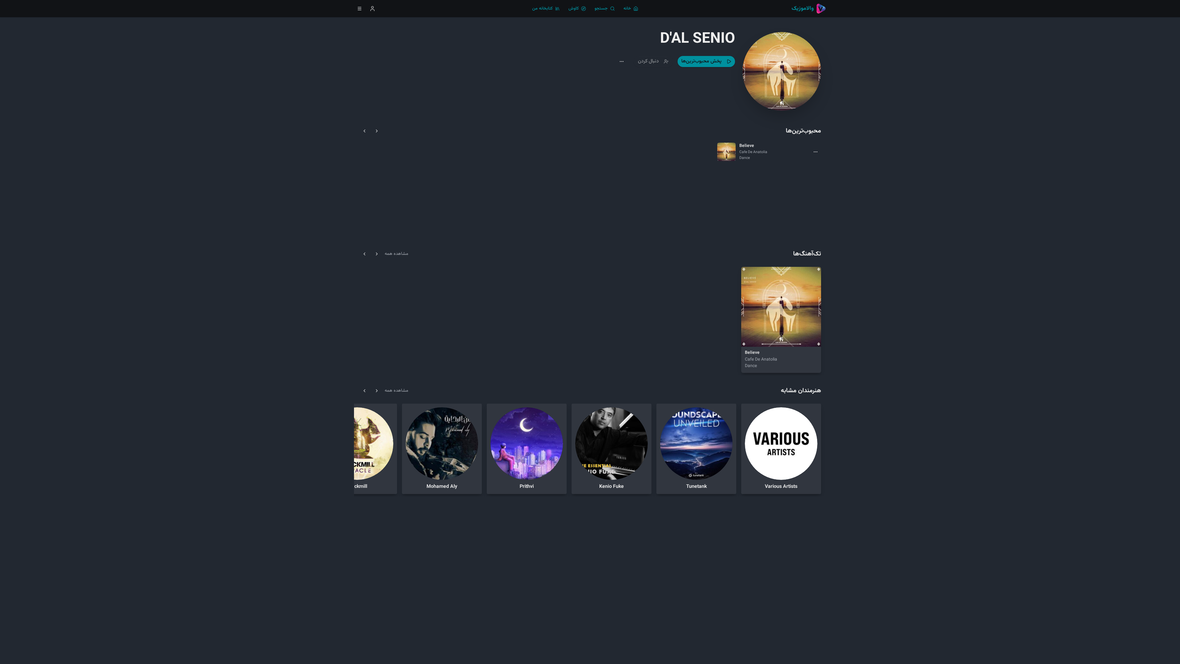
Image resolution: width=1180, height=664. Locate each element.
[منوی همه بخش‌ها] (359, 8)
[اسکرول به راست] (376, 130)
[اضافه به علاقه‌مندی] (764, 338)
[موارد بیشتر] (815, 152)
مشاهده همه (396, 254)
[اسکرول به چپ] (364, 130)
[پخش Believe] (750, 338)
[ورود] (372, 8)
